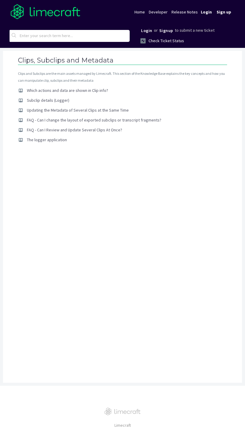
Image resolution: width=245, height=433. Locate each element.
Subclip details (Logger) (48, 100)
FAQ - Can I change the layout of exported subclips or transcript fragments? (94, 120)
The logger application (47, 139)
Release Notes (185, 12)
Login (146, 30)
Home (139, 12)
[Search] (14, 36)
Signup (166, 30)
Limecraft (122, 425)
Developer (158, 12)
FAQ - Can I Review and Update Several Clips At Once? (74, 130)
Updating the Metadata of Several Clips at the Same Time (78, 110)
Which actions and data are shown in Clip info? (67, 90)
